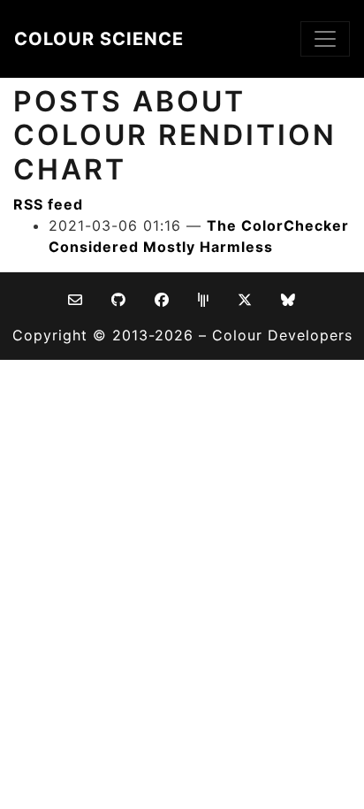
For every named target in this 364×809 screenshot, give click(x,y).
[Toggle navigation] (325, 39)
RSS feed (48, 204)
